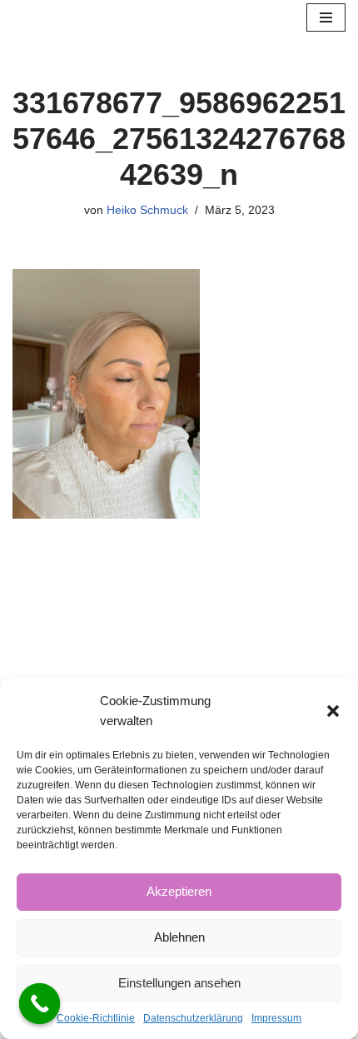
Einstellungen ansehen (179, 983)
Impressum (276, 1018)
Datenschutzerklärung (193, 1018)
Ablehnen (179, 937)
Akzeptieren (179, 891)
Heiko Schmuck (147, 210)
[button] (333, 711)
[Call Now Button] (40, 1004)
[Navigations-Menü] (326, 17)
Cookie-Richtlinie (96, 1018)
